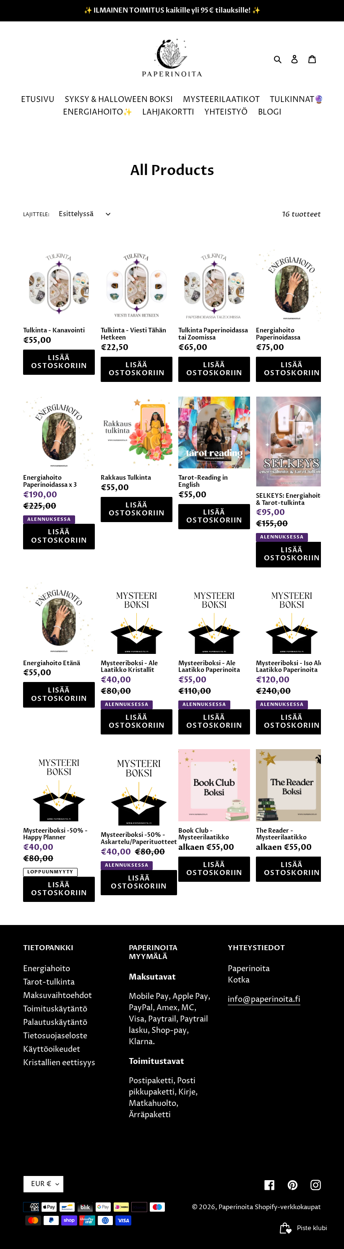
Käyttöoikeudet (51, 1049)
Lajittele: (36, 214)
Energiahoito (46, 969)
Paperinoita (236, 1207)
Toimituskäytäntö (55, 1009)
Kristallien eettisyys (59, 1063)
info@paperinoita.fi (264, 999)
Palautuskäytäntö (55, 1022)
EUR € (41, 1184)
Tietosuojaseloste (55, 1036)
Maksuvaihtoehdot (57, 995)
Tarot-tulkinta (49, 982)
